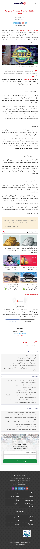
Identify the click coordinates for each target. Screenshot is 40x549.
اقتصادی (31, 517)
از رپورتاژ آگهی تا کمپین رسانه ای (27, 505)
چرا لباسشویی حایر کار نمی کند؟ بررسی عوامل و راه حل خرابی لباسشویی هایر (20, 418)
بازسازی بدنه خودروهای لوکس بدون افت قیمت (26, 424)
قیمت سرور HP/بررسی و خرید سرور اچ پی (27, 390)
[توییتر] (21, 488)
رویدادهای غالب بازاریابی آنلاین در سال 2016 (26, 360)
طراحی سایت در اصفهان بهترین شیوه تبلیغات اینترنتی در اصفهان (22, 380)
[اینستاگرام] (13, 488)
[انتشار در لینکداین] (26, 23)
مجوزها (17, 493)
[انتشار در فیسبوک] (20, 23)
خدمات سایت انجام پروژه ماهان (29, 387)
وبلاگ (17, 500)
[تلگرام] (16, 488)
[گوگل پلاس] (27, 488)
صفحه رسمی (27, 321)
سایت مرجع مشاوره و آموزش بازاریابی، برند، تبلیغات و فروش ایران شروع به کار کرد (20, 369)
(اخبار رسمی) (22, 30)
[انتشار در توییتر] (17, 23)
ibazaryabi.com (28, 79)
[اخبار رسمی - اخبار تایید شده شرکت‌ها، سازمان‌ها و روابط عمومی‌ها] (20, 3)
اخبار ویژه (35, 376)
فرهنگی (31, 521)
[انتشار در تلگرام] (14, 23)
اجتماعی (16, 517)
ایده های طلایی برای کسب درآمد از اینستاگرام (26, 385)
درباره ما (31, 493)
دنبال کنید (12, 321)
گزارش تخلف (7, 226)
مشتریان (31, 497)
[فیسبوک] (24, 488)
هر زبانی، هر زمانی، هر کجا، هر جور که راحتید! (26, 392)
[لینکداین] (19, 488)
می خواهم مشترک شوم (20, 461)
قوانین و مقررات (29, 500)
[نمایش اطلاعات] (20, 336)
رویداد (17, 524)
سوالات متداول (15, 497)
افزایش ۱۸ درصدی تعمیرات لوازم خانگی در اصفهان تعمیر (24, 427)
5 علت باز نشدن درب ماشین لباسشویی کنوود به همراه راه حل (22, 415)
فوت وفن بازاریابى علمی (30, 355)
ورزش (17, 521)
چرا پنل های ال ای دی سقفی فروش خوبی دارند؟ (25, 402)
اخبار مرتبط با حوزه (32, 409)
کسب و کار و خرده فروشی (31, 345)
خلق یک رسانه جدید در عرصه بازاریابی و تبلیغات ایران (24, 363)
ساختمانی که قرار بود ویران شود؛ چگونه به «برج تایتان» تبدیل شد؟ (21, 429)
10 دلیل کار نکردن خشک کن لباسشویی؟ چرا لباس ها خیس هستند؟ (21, 412)
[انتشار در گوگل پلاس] (23, 23)
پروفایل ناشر (15, 226)
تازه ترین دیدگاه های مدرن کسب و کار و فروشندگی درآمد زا (23, 365)
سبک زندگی (30, 524)
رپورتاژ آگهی (16, 504)
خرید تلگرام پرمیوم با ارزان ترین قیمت (28, 397)
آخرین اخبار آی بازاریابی (31, 352)
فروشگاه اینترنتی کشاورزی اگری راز (28, 382)
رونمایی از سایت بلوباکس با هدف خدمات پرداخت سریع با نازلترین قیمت (20, 395)
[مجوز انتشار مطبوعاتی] (27, 534)
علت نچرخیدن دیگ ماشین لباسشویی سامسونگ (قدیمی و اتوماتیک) (21, 422)
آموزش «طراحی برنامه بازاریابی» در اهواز (27, 358)
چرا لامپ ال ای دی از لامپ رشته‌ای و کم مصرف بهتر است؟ (23, 400)
